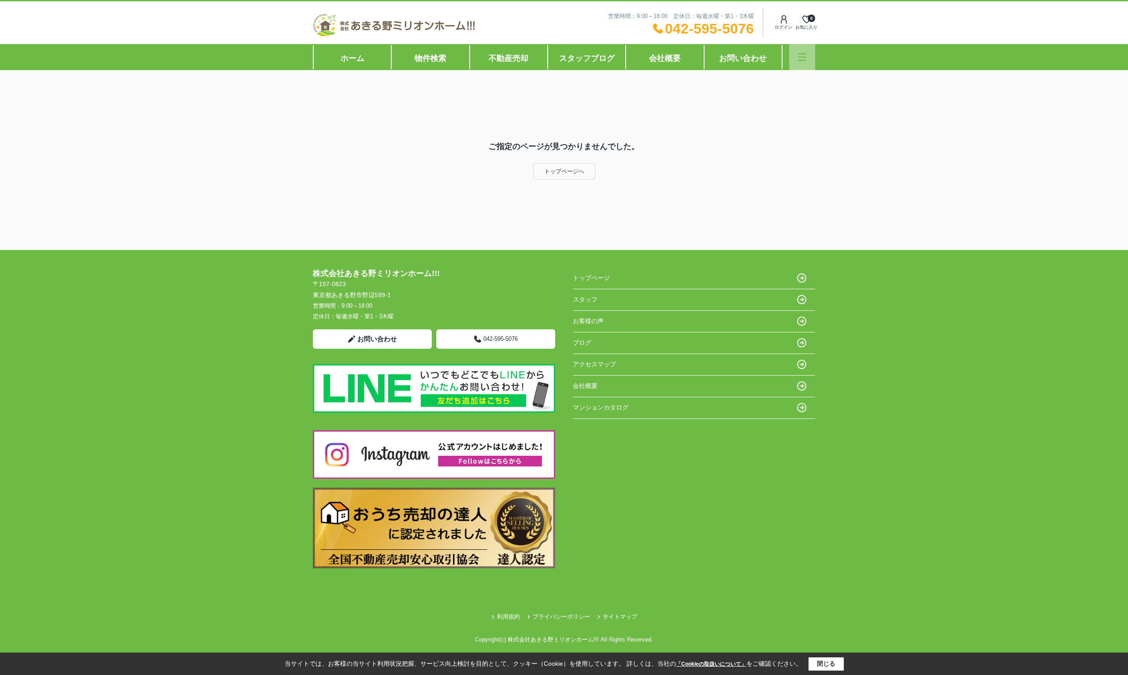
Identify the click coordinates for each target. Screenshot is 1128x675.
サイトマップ (620, 616)
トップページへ (564, 171)
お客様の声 (588, 320)
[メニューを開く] (802, 57)
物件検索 (430, 58)
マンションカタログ (600, 407)
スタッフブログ (587, 58)
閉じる (826, 663)
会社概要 (665, 58)
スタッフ (585, 299)
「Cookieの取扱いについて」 (711, 664)
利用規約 (508, 616)
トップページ (591, 277)
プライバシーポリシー (561, 616)
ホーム (352, 58)
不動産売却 (508, 58)
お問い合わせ (743, 58)
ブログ (582, 342)
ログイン (783, 27)
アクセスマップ (594, 364)
